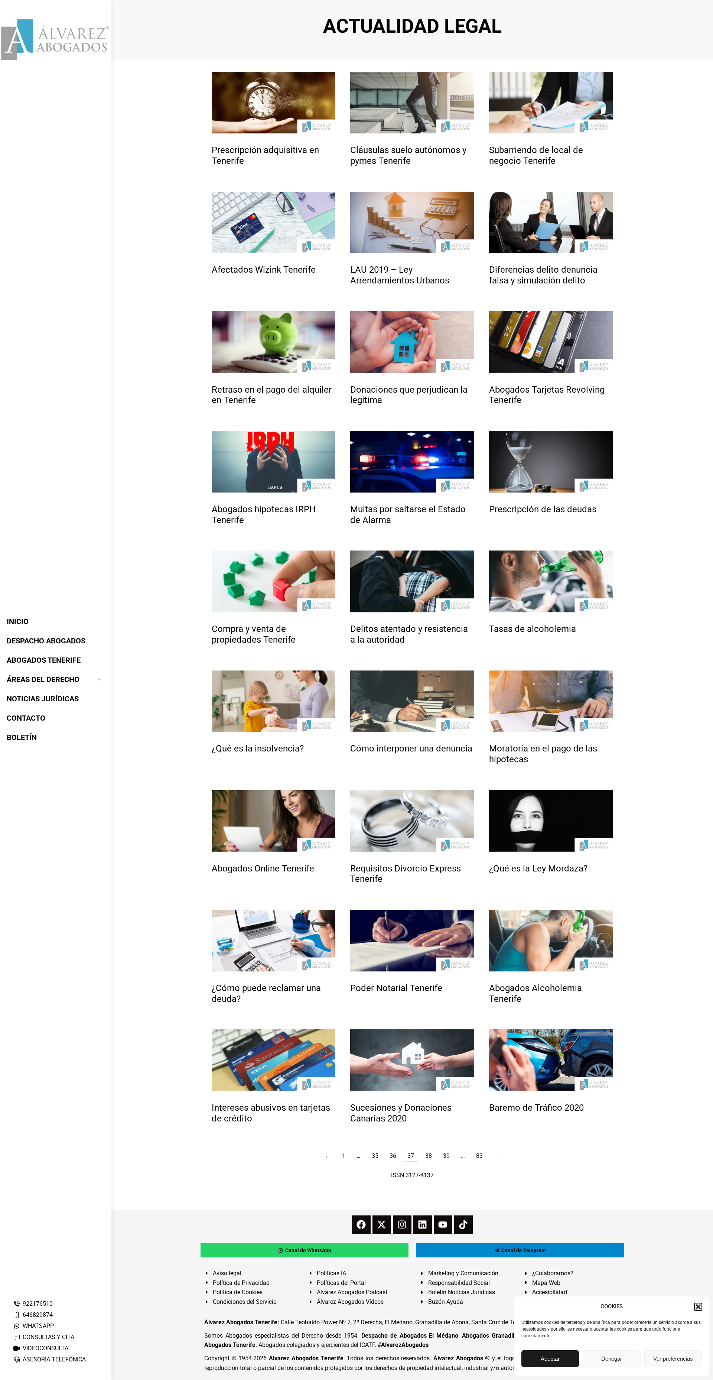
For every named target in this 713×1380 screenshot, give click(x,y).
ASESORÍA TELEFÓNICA (54, 1359)
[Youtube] (443, 1224)
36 (393, 1155)
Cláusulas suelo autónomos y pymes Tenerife (408, 155)
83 (479, 1155)
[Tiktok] (463, 1224)
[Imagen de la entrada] (273, 103)
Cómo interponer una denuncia (411, 748)
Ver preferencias (673, 1358)
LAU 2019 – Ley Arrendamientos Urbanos (399, 275)
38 (428, 1155)
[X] (381, 1224)
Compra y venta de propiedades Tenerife (254, 634)
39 (446, 1155)
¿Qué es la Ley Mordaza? (538, 868)
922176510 (38, 1303)
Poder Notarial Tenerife (396, 988)
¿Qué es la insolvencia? (258, 748)
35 (375, 1155)
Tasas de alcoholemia (532, 629)
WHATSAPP (38, 1325)
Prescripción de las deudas (542, 509)
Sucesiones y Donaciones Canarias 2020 (401, 1113)
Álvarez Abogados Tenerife (306, 1358)
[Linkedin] (422, 1224)
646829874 (38, 1314)
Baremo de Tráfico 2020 (536, 1108)
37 (410, 1155)
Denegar (611, 1358)
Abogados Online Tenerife (263, 868)
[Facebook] (361, 1224)
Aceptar (550, 1358)
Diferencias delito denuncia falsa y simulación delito (543, 275)
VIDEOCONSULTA (45, 1348)
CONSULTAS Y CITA (48, 1337)
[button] (698, 1307)
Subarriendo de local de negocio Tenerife (536, 155)
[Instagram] (402, 1224)
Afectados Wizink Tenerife (264, 269)
